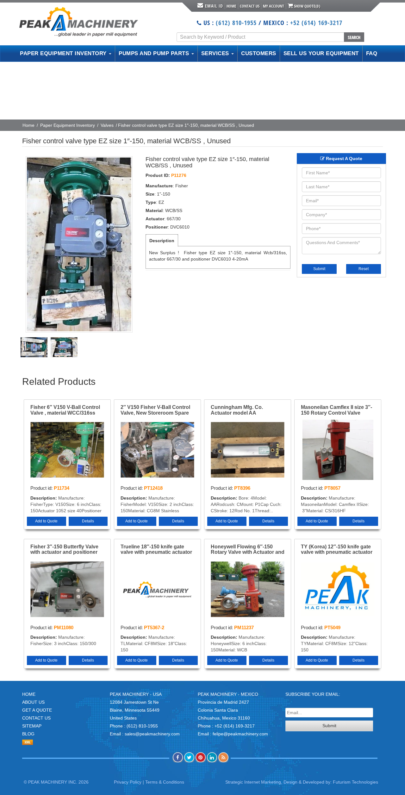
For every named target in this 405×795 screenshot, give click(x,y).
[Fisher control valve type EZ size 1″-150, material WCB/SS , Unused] (79, 244)
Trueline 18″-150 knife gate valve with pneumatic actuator (156, 549)
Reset (363, 269)
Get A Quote (37, 710)
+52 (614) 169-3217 (316, 22)
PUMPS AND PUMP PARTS (155, 53)
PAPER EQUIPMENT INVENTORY (64, 53)
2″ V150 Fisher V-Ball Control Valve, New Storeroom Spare (155, 410)
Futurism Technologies (355, 782)
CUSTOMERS (258, 53)
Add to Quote (46, 521)
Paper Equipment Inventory (67, 125)
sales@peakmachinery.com (152, 733)
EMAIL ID (214, 6)
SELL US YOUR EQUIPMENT (321, 53)
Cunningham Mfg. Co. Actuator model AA (237, 410)
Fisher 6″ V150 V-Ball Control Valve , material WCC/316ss (65, 410)
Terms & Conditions (164, 782)
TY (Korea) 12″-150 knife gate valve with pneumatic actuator (336, 549)
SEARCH (354, 37)
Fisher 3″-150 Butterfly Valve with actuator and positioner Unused (64, 549)
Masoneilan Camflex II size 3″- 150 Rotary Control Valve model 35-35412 (336, 410)
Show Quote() (306, 6)
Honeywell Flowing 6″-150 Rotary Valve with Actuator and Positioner (247, 549)
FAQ (371, 53)
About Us (33, 702)
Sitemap (31, 725)
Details (88, 521)
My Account (273, 6)
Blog (28, 733)
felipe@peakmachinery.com (240, 733)
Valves (107, 125)
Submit (319, 269)
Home (231, 6)
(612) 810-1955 (236, 22)
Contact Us (249, 6)
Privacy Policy (127, 782)
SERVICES (216, 53)
